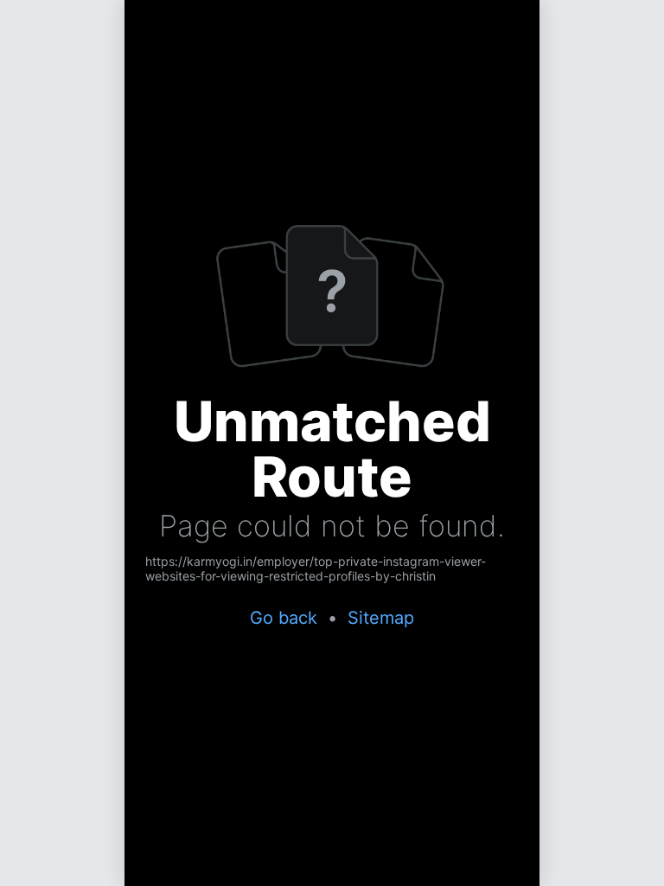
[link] (332, 568)
